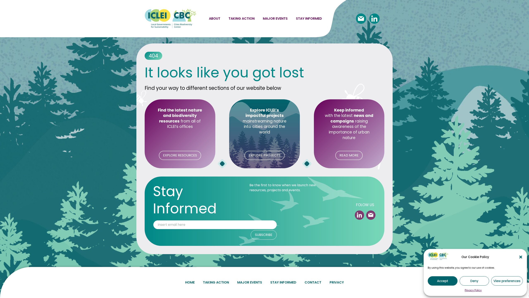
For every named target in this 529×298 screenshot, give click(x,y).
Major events (275, 18)
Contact (313, 282)
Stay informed (309, 18)
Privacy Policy (473, 290)
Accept (442, 281)
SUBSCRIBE (263, 234)
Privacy (337, 282)
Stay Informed (283, 282)
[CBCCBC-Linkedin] (374, 18)
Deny (474, 281)
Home (190, 282)
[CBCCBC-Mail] (361, 18)
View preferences (507, 281)
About (214, 18)
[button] (521, 257)
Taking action (242, 18)
